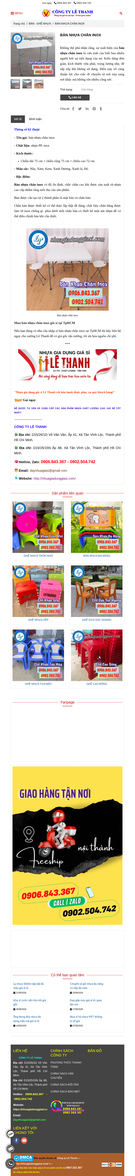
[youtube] (24, 1140)
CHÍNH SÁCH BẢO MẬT (65, 1091)
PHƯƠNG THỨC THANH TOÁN (66, 1064)
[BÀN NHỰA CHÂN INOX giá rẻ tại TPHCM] (73, 109)
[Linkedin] (87, 109)
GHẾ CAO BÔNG (96, 684)
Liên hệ (76, 97)
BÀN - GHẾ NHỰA (40, 23)
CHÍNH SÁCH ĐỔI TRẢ (65, 1084)
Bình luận (35, 119)
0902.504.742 (84, 3)
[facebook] (16, 1140)
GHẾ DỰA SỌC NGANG (96, 619)
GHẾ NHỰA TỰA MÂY (38, 684)
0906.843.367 (64, 3)
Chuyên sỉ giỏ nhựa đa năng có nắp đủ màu (86, 986)
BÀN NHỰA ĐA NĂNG (96, 555)
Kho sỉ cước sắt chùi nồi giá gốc (29, 1002)
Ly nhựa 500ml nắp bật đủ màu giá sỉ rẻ (28, 986)
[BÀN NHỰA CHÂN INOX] (67, 13)
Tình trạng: (66, 89)
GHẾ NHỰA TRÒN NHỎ (38, 555)
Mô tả (18, 119)
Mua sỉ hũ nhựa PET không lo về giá (86, 1018)
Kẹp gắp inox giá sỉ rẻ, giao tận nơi (86, 1002)
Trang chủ (19, 23)
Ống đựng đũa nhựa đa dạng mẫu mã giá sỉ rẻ (27, 1018)
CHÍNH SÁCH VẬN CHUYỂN (62, 1075)
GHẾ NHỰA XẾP (38, 619)
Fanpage (68, 702)
